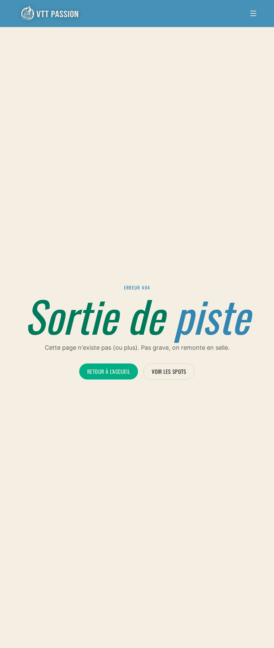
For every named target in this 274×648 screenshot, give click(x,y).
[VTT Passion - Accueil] (50, 13)
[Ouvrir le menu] (253, 13)
